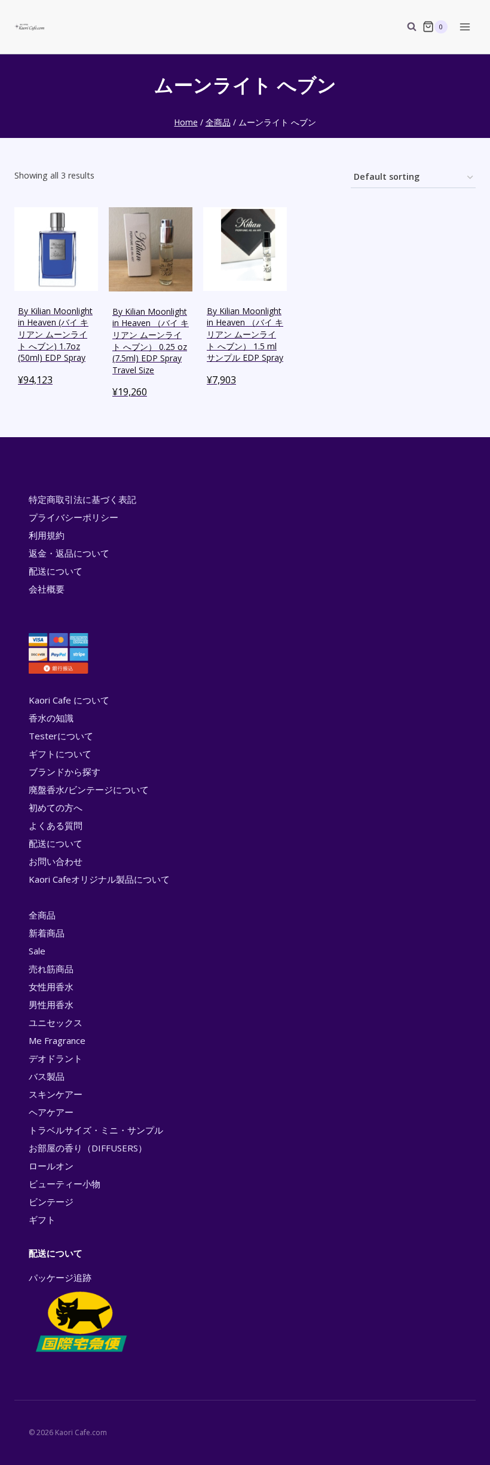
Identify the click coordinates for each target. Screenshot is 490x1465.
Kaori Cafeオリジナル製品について (99, 879)
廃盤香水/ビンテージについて (89, 790)
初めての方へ (55, 807)
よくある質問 (55, 825)
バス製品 (47, 1076)
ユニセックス (55, 1022)
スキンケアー (55, 1094)
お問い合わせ (55, 861)
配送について (55, 571)
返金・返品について (69, 553)
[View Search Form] (405, 27)
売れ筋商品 (51, 969)
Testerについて (61, 736)
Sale (37, 951)
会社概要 (47, 589)
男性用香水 (51, 1005)
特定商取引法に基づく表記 (82, 499)
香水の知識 (51, 718)
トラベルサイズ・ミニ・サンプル (96, 1130)
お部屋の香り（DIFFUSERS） (88, 1148)
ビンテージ (51, 1202)
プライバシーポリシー (73, 517)
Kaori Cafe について (69, 700)
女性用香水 (51, 987)
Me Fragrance (57, 1040)
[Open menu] (465, 26)
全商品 (42, 915)
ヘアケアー (51, 1112)
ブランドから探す (64, 772)
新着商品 (47, 933)
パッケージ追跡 (60, 1277)
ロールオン (51, 1166)
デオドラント (55, 1058)
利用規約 (47, 535)
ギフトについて (60, 754)
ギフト (42, 1220)
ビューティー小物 (64, 1184)
